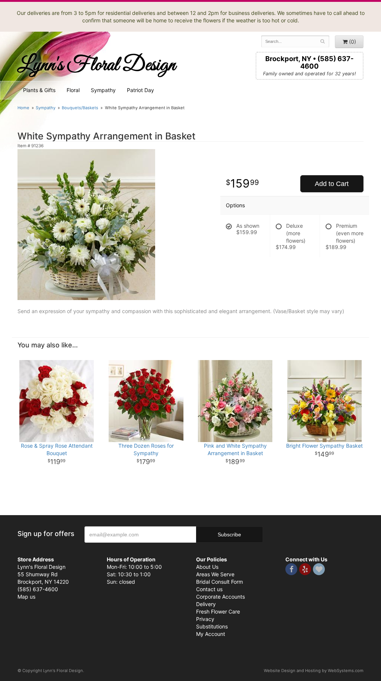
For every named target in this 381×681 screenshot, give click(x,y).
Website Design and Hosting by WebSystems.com (314, 670)
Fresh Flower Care (218, 611)
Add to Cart (332, 183)
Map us (26, 596)
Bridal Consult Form (219, 581)
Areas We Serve (215, 574)
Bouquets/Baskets (80, 107)
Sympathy (103, 90)
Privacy (205, 619)
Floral (73, 90)
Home (23, 107)
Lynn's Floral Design (96, 65)
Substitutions (212, 626)
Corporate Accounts (220, 596)
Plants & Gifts (39, 90)
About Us (207, 567)
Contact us (209, 589)
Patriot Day (140, 90)
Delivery (206, 604)
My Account (210, 634)
